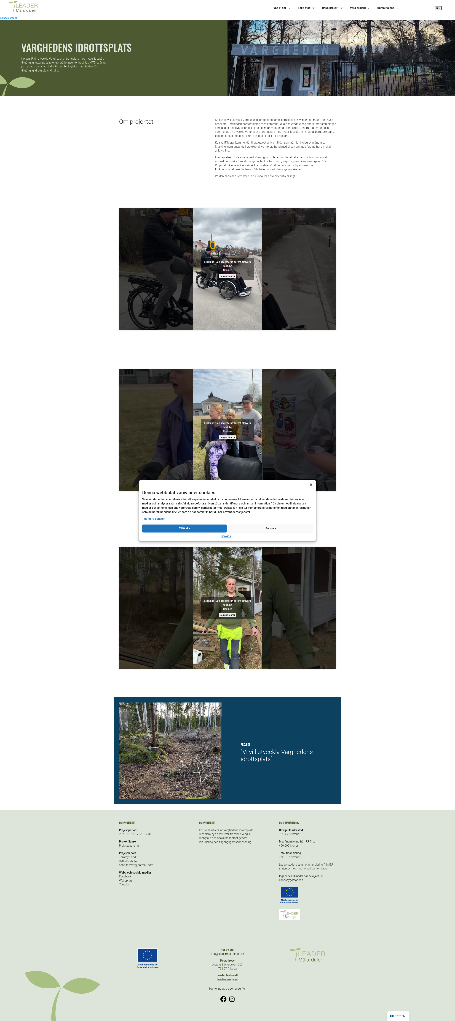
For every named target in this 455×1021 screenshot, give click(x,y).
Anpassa (271, 528)
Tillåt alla (184, 528)
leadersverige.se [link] (227, 979)
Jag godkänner (227, 276)
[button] (311, 484)
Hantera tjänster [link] (154, 518)
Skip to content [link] (8, 18)
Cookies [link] (226, 536)
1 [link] (167, 792)
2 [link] (170, 792)
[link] (118, 8)
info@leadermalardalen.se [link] (227, 954)
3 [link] (173, 792)
